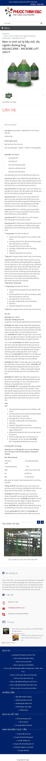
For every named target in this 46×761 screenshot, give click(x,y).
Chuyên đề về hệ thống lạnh (23, 737)
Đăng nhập (40, 4)
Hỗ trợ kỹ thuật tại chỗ (23, 719)
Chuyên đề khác (23, 750)
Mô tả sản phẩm (11, 125)
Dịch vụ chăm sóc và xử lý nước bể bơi (23, 688)
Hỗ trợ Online (23, 722)
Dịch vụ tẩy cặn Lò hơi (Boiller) (23, 665)
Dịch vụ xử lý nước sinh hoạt (23, 678)
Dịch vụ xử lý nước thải (23, 662)
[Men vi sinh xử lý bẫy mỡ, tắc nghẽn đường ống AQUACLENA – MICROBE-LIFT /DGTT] (23, 72)
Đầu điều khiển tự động (23, 697)
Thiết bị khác (24, 710)
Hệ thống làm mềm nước (24, 703)
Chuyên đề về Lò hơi (23, 734)
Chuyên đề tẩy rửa (24, 740)
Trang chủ (5, 34)
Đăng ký (33, 4)
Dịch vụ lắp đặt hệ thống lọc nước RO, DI (23, 682)
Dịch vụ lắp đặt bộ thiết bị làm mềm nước (23, 685)
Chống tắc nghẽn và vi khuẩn (23, 747)
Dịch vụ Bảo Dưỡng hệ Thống (23, 658)
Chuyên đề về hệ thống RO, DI (24, 744)
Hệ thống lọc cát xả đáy (23, 707)
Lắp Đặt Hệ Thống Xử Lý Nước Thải (23, 655)
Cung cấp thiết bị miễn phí (23, 725)
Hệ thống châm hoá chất (24, 700)
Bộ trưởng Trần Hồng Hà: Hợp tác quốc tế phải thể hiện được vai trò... (32, 637)
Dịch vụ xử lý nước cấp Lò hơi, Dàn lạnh (24, 675)
